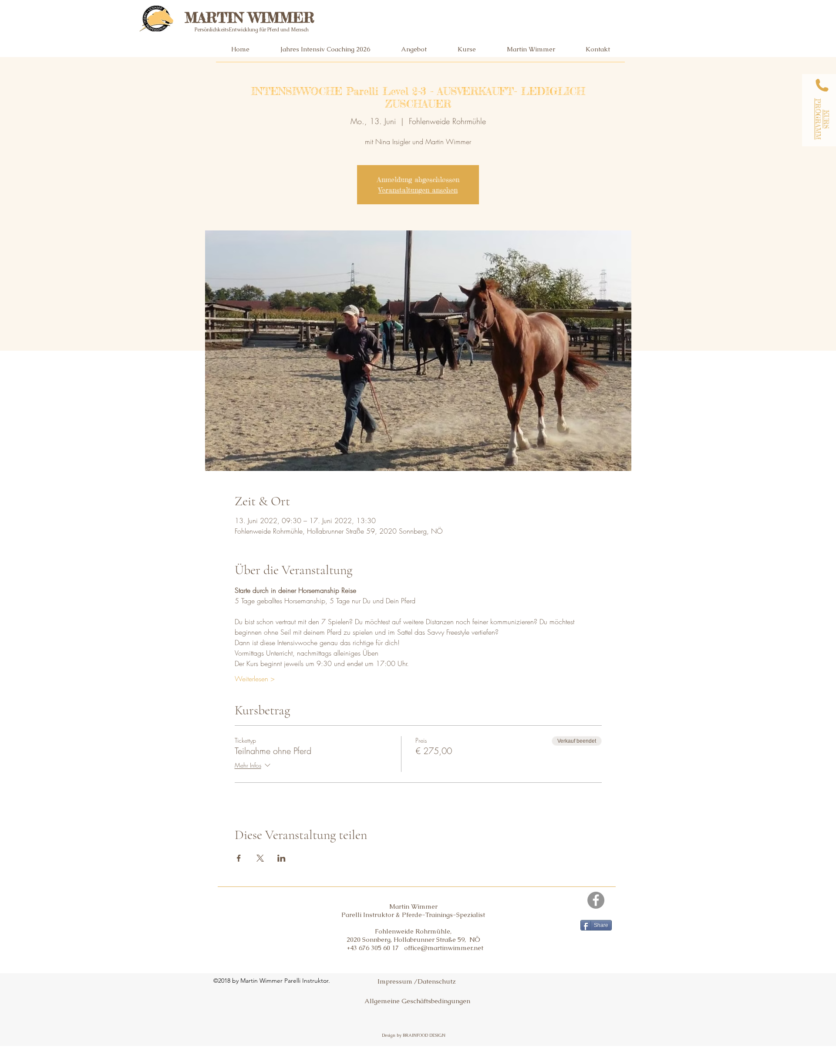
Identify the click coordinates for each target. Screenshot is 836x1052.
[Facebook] (595, 900)
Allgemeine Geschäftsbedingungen (417, 1001)
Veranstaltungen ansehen (418, 190)
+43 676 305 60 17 (375, 948)
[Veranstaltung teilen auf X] (260, 858)
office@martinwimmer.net (443, 948)
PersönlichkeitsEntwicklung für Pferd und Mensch (252, 29)
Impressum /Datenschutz (417, 981)
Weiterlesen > (255, 678)
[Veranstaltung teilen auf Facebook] (239, 858)
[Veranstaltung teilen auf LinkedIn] (281, 858)
